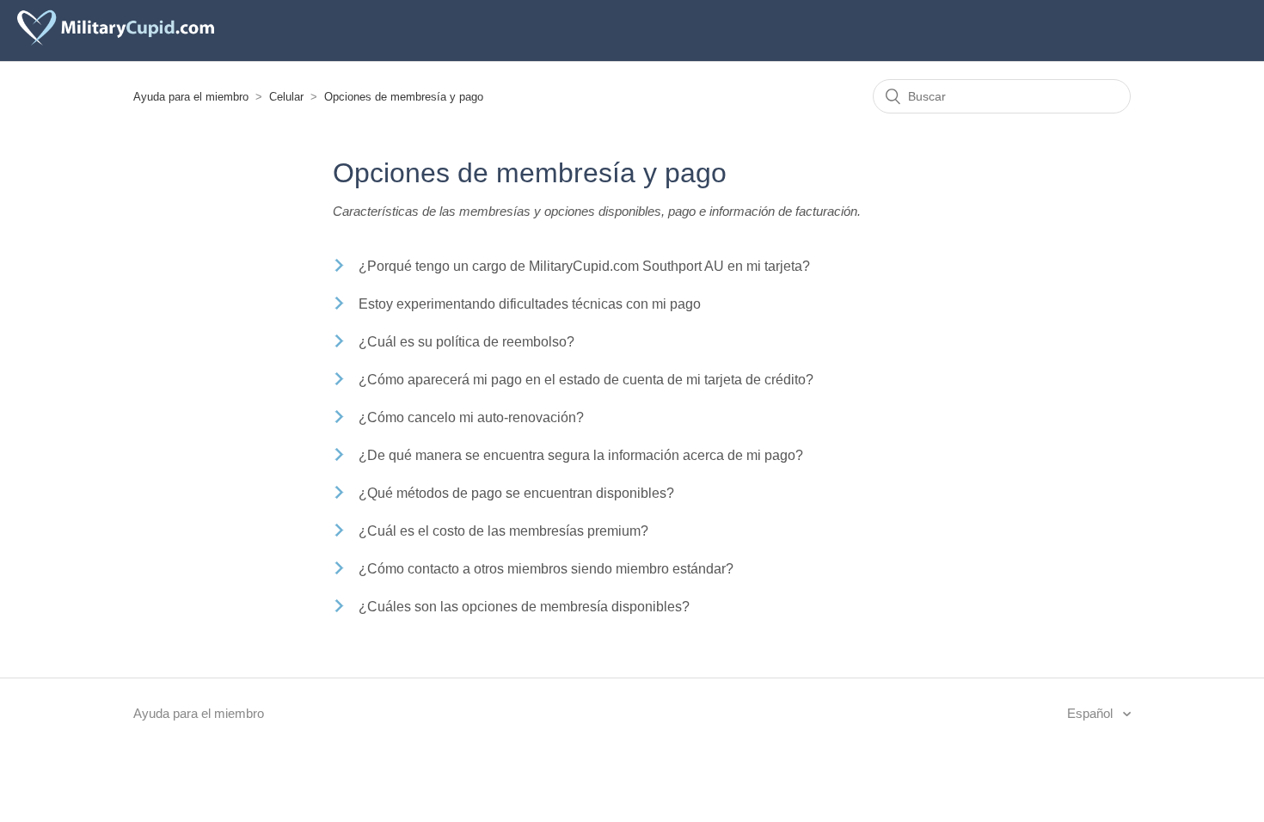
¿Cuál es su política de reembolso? (466, 341)
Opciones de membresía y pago (403, 96)
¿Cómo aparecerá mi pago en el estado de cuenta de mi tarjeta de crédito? (586, 379)
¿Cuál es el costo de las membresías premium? (503, 531)
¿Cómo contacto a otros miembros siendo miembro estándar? (546, 568)
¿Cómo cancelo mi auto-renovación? (471, 417)
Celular (286, 96)
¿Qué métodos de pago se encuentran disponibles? (516, 493)
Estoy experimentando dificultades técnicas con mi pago (530, 304)
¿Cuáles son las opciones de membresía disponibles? (524, 606)
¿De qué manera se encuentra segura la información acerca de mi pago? (581, 455)
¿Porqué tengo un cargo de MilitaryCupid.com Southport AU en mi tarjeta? (584, 266)
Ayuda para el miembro (191, 96)
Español (1091, 713)
